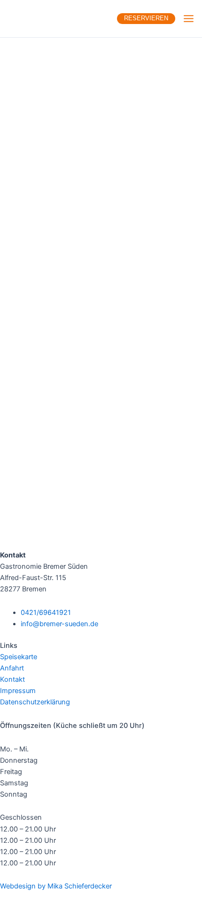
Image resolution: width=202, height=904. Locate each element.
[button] (142, 18)
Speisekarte (18, 657)
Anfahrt (12, 668)
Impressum (18, 690)
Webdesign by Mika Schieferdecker (56, 886)
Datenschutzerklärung (35, 702)
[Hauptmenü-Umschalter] (189, 19)
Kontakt (12, 679)
